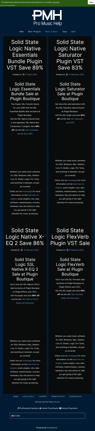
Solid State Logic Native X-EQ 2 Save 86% (25, 236)
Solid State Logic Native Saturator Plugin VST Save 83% (70, 55)
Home (21, 32)
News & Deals (51, 32)
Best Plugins (34, 32)
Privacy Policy (58, 396)
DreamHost (52, 427)
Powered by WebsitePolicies (7, 5)
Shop (65, 32)
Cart (73, 32)
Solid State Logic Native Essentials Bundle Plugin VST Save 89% (25, 55)
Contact (43, 396)
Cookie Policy (75, 396)
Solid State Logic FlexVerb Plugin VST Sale (70, 236)
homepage (27, 191)
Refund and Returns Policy (47, 402)
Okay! (91, 2)
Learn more (55, 2)
